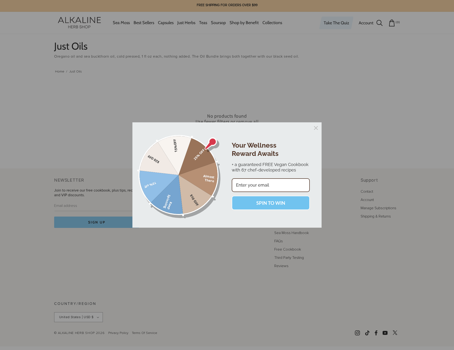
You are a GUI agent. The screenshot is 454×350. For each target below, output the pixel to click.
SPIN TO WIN (270, 203)
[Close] (316, 128)
